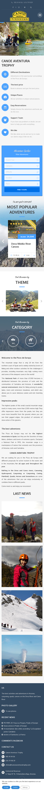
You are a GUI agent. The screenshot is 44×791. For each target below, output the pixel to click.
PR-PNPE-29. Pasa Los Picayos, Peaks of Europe (21, 723)
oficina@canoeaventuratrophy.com (18, 765)
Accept (6, 787)
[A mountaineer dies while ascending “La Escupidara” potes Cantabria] (22, 611)
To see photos (11, 711)
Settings (25, 787)
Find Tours (22, 190)
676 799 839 (28, 2)
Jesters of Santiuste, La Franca (14, 735)
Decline (15, 787)
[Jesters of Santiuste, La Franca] (22, 655)
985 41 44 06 (18, 2)
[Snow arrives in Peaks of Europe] (22, 566)
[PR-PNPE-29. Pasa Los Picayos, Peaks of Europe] (22, 521)
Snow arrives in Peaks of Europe (15, 726)
